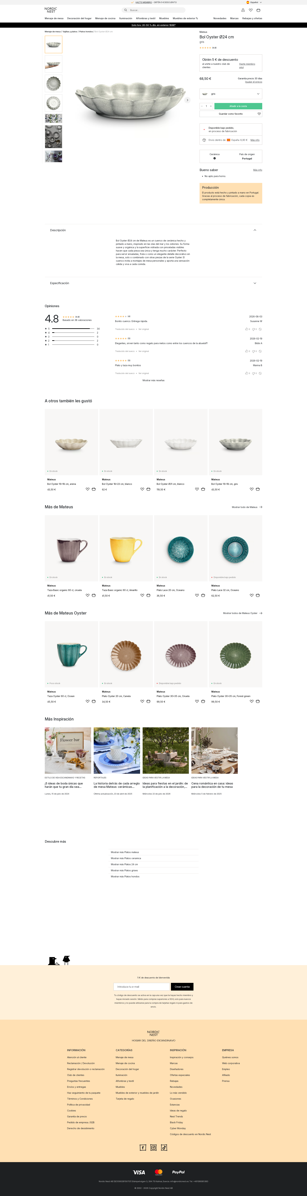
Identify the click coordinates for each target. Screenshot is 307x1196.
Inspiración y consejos (181, 1057)
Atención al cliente (77, 1057)
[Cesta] (258, 10)
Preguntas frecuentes (78, 1081)
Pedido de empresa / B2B (80, 1122)
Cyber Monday (178, 1128)
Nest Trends (176, 1116)
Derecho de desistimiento (80, 1128)
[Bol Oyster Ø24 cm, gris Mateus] (130, 100)
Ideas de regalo (178, 1110)
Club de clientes (75, 1075)
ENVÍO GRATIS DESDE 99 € (156, 2)
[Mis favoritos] (251, 10)
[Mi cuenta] (243, 10)
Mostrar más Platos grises (124, 870)
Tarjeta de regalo (125, 1098)
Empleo (226, 1069)
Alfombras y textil (145, 18)
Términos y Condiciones (80, 1098)
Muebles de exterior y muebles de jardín (137, 1092)
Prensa (225, 1081)
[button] (208, 47)
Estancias (175, 1104)
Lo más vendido (178, 1092)
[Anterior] (73, 100)
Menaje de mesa (54, 18)
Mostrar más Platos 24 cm (124, 864)
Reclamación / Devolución (81, 1063)
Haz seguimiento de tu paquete (83, 1092)
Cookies (71, 1110)
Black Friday (176, 1122)
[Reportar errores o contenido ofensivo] (260, 329)
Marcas (234, 18)
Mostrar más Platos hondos (125, 876)
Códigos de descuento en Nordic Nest (190, 1134)
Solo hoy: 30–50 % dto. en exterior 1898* (154, 25)
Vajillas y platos (70, 31)
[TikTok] (164, 1147)
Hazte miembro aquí (247, 66)
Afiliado (226, 1075)
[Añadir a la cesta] (94, 489)
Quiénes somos (230, 1057)
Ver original (143, 329)
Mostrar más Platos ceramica (126, 858)
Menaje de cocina (105, 18)
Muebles (164, 18)
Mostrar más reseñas (154, 380)
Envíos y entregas (76, 1087)
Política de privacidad (78, 1104)
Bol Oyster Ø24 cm (104, 31)
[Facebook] (143, 1147)
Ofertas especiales (180, 1075)
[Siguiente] (187, 100)
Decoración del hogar (79, 18)
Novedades (219, 18)
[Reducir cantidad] (202, 106)
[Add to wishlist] (87, 489)
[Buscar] (125, 10)
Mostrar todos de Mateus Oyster (240, 613)
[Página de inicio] (51, 10)
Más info (255, 140)
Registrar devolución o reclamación (86, 1069)
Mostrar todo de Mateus (244, 507)
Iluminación (125, 18)
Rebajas (174, 1081)
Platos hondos (86, 31)
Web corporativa (231, 1063)
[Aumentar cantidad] (211, 106)
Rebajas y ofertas (252, 18)
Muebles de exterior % (185, 18)
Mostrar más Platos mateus (125, 852)
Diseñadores (176, 1069)
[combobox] (254, 2)
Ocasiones (175, 1098)
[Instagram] (153, 1147)
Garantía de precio (77, 1116)
